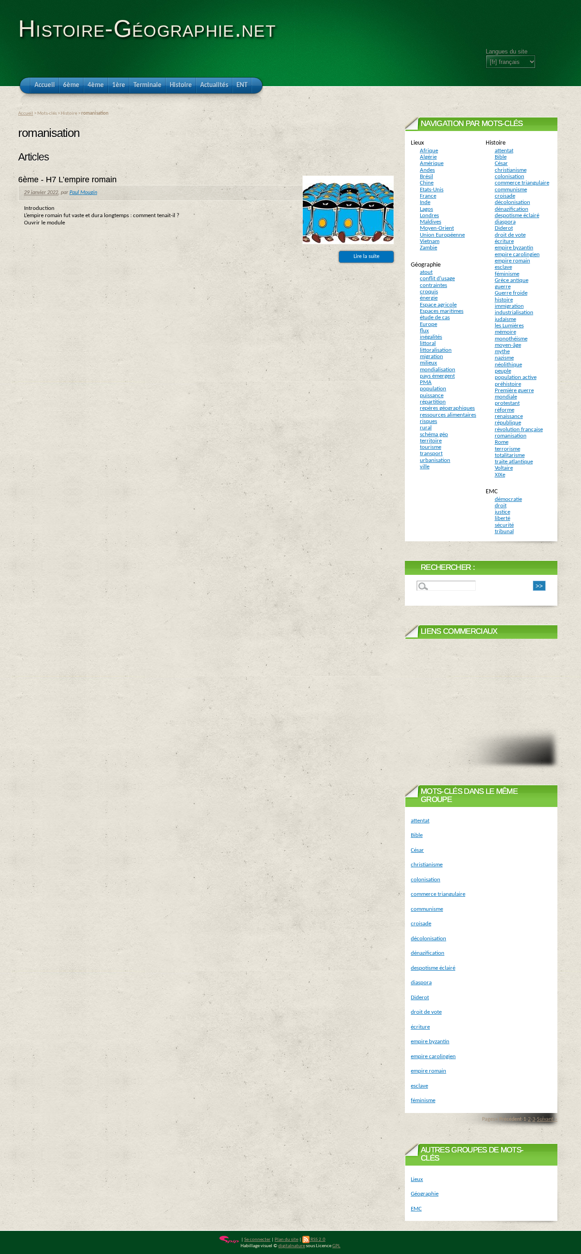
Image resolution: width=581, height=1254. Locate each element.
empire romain (512, 261)
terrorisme (507, 449)
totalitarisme (510, 455)
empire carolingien (517, 255)
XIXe (500, 475)
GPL (336, 1246)
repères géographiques (447, 408)
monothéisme (511, 339)
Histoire (181, 85)
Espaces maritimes (441, 311)
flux (424, 331)
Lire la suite (366, 256)
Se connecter (257, 1239)
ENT (241, 85)
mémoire (505, 332)
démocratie (508, 499)
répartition (433, 402)
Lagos (426, 209)
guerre (503, 287)
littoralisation (436, 350)
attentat (504, 151)
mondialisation (437, 370)
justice (502, 512)
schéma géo (434, 434)
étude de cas (435, 318)
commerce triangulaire (522, 183)
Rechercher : (448, 567)
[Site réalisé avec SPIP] (229, 1239)
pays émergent (437, 376)
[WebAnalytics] (344, 1239)
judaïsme (505, 319)
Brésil (426, 177)
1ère (118, 85)
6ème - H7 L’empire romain (67, 179)
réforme (504, 410)
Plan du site (286, 1239)
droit (501, 506)
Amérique (431, 163)
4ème (96, 85)
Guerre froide (511, 293)
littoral (428, 343)
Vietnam (429, 241)
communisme (511, 190)
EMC (491, 491)
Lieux (417, 143)
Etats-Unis (431, 190)
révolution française (519, 430)
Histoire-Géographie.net (147, 28)
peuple (503, 371)
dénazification (511, 209)
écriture (504, 241)
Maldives (430, 222)
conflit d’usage (437, 279)
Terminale (147, 85)
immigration (509, 306)
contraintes (433, 285)
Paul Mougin (83, 192)
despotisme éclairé (517, 216)
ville (424, 467)
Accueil (44, 85)
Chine (426, 183)
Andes (427, 170)
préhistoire (508, 384)
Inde (425, 202)
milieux (428, 363)
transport (431, 454)
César (501, 163)
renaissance (509, 416)
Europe (428, 324)
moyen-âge (508, 345)
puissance (431, 396)
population (433, 389)
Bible (501, 157)
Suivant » (547, 1119)
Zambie (428, 248)
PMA (426, 382)
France (428, 196)
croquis (429, 292)
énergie (429, 298)
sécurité (504, 525)
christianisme (511, 170)
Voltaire (504, 468)
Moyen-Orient (437, 228)
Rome (501, 442)
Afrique (429, 151)
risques (428, 421)
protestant (507, 403)
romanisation (511, 436)
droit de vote (510, 235)
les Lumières (509, 326)
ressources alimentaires (448, 415)
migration (431, 357)
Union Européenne (442, 235)
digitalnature (291, 1246)
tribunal (504, 532)
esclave (503, 267)
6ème (71, 85)
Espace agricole (438, 305)
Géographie (426, 265)
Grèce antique (511, 280)
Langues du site (506, 51)
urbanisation (435, 460)
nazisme (504, 358)
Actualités (214, 85)
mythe (502, 352)
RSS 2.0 (317, 1239)
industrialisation (514, 313)
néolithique (508, 365)
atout (426, 272)
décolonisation (512, 202)
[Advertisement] (481, 702)
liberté (502, 518)
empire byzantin (514, 248)
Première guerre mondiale (514, 394)
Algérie (428, 157)
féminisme (507, 274)
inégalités (431, 337)
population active (516, 377)
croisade (505, 196)
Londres (429, 216)
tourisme (430, 447)
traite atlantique (514, 462)
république (508, 423)
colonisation (509, 177)
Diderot (504, 228)
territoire (431, 441)
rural (426, 428)
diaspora (505, 222)
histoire (504, 300)
